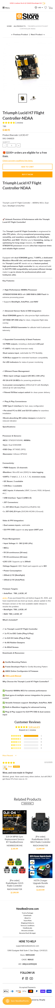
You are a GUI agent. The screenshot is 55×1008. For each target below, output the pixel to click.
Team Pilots (28, 920)
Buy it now (27, 174)
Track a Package (27, 913)
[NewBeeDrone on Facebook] (23, 978)
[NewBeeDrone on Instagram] (26, 978)
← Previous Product (19, 34)
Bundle (40, 886)
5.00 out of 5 (34, 727)
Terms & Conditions (27, 925)
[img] (9, 763)
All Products (19, 26)
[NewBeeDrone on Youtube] (31, 978)
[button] (9, 123)
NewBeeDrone (15, 845)
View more (27, 803)
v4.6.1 (5, 598)
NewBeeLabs (27, 928)
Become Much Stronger (27, 933)
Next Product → (38, 34)
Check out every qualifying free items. (18, 161)
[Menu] (4, 7)
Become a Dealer (27, 930)
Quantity (6, 142)
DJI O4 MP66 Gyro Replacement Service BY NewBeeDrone (14, 839)
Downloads (27, 915)
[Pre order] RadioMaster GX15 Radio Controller (14, 883)
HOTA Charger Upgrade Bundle (40, 881)
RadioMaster (40, 845)
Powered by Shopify (37, 1000)
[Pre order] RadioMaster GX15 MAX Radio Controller (40, 839)
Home (9, 26)
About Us (27, 918)
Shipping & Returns (27, 923)
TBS (4, 126)
